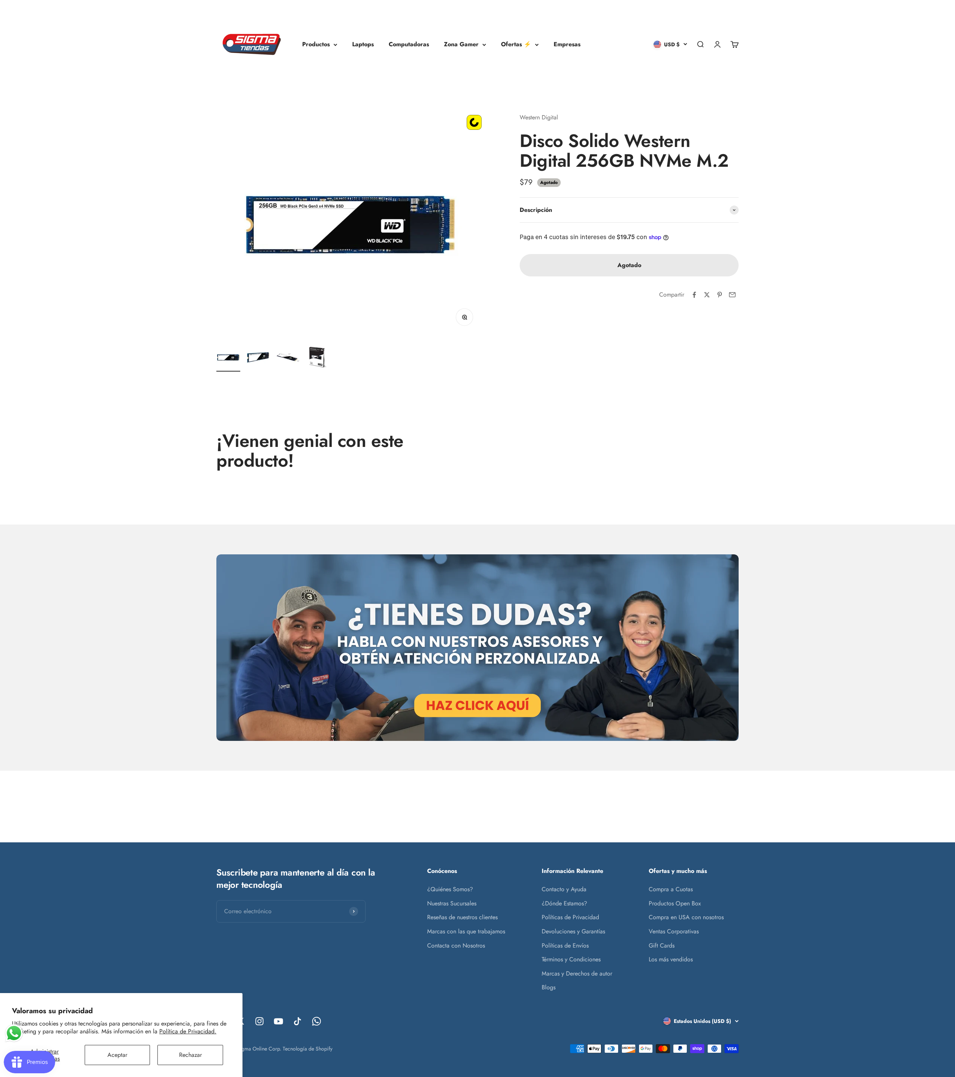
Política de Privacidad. (187, 1031)
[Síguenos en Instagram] (259, 1021)
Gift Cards (661, 945)
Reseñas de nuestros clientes (462, 917)
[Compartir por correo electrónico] (732, 294)
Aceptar (117, 1055)
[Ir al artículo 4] (318, 358)
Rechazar (190, 1055)
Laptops (363, 44)
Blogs (548, 987)
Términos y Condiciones (571, 959)
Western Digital (539, 117)
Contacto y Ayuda (564, 889)
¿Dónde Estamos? (564, 903)
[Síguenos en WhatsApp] (316, 1021)
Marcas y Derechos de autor (577, 973)
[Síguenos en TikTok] (297, 1021)
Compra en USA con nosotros (686, 917)
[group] (477, 647)
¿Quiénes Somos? (450, 889)
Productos (316, 44)
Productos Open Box (675, 903)
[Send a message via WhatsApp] (14, 1033)
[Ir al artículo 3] (288, 358)
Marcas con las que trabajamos (466, 931)
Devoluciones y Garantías (573, 931)
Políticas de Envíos (565, 945)
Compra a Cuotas (671, 889)
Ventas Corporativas (674, 931)
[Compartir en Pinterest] (719, 294)
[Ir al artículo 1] (228, 358)
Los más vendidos (671, 959)
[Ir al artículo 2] (258, 358)
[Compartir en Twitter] (707, 294)
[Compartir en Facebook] (694, 294)
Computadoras (409, 44)
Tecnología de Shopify (307, 1048)
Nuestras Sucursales (451, 903)
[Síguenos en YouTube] (278, 1021)
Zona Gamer (461, 44)
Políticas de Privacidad (570, 917)
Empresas (567, 44)
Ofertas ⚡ (516, 44)
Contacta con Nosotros (456, 945)
